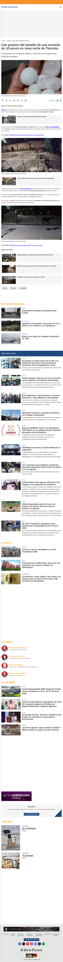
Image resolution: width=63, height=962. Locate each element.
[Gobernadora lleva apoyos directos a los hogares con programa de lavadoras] (11, 489)
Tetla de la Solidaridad (52, 127)
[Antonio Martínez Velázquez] (4, 648)
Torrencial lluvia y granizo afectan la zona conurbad (26, 245)
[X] (6, 100)
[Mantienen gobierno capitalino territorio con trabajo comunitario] (11, 416)
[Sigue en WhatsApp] (57, 100)
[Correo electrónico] (17, 100)
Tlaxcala (13, 288)
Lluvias (5, 288)
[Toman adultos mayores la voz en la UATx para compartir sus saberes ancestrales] (11, 382)
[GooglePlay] (43, 943)
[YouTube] (27, 943)
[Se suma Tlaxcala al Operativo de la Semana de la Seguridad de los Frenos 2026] (11, 529)
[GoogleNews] (35, 943)
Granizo (3, 110)
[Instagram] (31, 943)
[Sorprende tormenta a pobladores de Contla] (11, 313)
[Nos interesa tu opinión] (31, 929)
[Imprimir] (25, 100)
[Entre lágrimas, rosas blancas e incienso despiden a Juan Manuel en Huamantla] (11, 400)
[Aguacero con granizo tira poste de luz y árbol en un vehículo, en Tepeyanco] (11, 325)
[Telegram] (14, 100)
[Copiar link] (21, 100)
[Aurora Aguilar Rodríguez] (4, 657)
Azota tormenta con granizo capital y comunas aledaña (27, 135)
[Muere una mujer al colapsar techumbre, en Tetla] (11, 338)
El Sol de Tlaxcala (25, 188)
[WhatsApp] (10, 100)
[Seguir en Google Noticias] (60, 100)
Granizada (23, 288)
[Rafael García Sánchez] (4, 665)
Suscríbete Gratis (31, 814)
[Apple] (39, 943)
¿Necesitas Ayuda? (31, 939)
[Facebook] (2, 100)
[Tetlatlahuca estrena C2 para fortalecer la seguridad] (11, 452)
